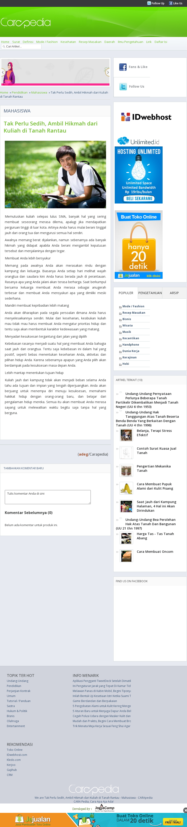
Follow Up (157, 3)
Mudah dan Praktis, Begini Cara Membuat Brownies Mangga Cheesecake (119, 721)
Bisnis (126, 319)
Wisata (127, 325)
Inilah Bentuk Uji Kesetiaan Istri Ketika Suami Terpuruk (107, 696)
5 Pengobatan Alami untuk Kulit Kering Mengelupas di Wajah (111, 706)
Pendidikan (20, 92)
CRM (10, 775)
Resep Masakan (90, 42)
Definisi (28, 42)
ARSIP (174, 293)
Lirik (149, 42)
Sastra (11, 706)
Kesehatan (68, 42)
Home (5, 42)
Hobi (125, 364)
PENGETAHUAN (150, 293)
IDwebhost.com (17, 755)
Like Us (177, 3)
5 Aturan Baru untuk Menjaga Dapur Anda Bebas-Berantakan (112, 711)
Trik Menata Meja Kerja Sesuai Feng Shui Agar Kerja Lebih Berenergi (116, 726)
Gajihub (12, 770)
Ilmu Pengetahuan (130, 42)
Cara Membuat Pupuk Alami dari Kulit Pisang (155, 486)
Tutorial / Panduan (19, 701)
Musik (126, 332)
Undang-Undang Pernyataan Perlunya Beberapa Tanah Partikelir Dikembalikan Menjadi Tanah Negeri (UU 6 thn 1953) (147, 400)
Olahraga (13, 721)
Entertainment (16, 726)
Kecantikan (130, 338)
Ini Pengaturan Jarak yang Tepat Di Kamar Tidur (103, 686)
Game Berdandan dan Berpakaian (95, 701)
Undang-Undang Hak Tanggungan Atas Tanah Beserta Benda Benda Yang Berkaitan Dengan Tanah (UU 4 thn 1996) (147, 418)
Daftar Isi (161, 42)
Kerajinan (129, 357)
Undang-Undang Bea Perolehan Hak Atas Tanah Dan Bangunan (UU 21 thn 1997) (146, 523)
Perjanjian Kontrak (18, 691)
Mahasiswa (39, 92)
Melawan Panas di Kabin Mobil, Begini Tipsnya (102, 691)
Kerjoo (11, 765)
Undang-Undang (17, 681)
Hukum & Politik (17, 711)
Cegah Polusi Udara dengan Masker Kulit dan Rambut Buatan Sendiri (117, 716)
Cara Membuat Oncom (155, 551)
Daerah (109, 42)
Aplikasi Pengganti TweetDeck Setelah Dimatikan (104, 681)
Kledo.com (14, 760)
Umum (11, 696)
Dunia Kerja (130, 351)
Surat (16, 42)
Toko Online (15, 750)
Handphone (130, 345)
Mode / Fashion (47, 42)
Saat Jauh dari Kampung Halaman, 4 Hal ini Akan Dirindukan (156, 506)
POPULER (126, 293)
